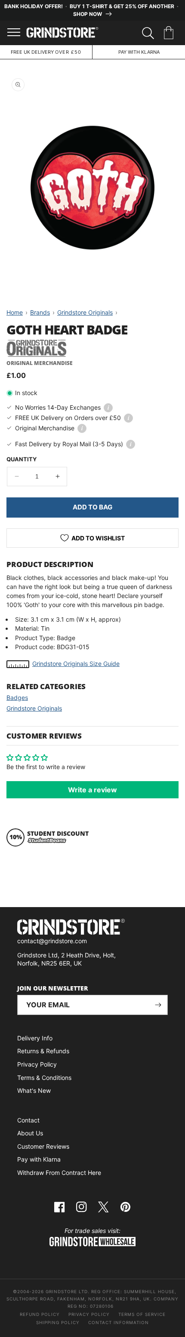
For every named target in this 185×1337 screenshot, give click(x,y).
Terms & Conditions (44, 1077)
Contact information (118, 1322)
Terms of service (142, 1314)
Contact (28, 1120)
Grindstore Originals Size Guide (76, 663)
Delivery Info (34, 1038)
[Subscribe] (157, 1005)
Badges (17, 697)
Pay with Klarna (39, 1159)
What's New (34, 1090)
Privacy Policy (37, 1064)
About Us (30, 1133)
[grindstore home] (92, 928)
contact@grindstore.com (52, 940)
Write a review (92, 789)
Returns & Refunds (43, 1051)
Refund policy (40, 1314)
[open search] (148, 33)
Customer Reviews (43, 1146)
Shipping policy (58, 1322)
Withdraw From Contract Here (59, 1172)
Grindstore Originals (34, 708)
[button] (170, 33)
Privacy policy (89, 1314)
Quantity (21, 459)
